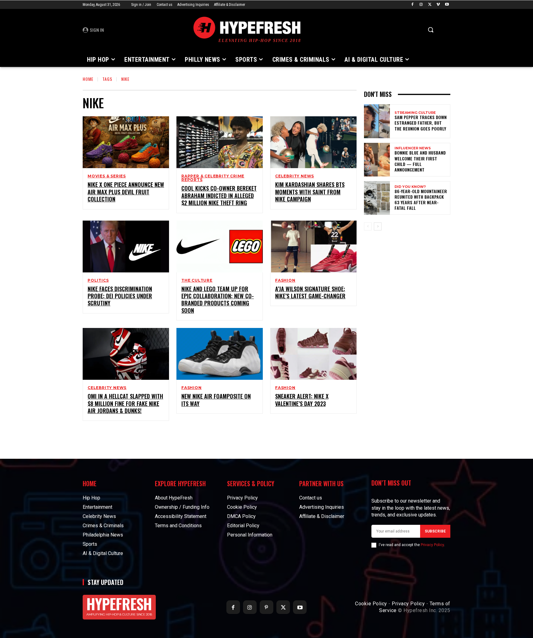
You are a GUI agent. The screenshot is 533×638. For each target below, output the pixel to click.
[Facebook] (412, 4)
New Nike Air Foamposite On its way (216, 399)
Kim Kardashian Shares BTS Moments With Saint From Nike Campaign (310, 191)
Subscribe (435, 531)
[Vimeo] (438, 4)
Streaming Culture (415, 112)
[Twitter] (429, 4)
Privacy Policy (432, 545)
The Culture (197, 280)
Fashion (285, 280)
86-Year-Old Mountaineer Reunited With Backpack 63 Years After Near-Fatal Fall (421, 199)
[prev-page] (368, 226)
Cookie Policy (371, 604)
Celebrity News (294, 176)
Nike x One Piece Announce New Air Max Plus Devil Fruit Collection (126, 191)
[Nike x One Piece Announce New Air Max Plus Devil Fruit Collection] (126, 142)
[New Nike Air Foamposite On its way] (219, 354)
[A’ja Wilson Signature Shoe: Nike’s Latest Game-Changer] (313, 246)
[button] (430, 29)
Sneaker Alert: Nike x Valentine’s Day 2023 (301, 399)
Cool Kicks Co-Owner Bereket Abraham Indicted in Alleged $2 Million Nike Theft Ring (219, 195)
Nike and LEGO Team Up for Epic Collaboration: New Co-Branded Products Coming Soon (217, 299)
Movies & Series (107, 176)
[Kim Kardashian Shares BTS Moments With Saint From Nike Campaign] (313, 142)
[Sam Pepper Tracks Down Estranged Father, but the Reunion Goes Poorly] (377, 121)
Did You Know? (410, 186)
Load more (217, 435)
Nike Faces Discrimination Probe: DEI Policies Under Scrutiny (120, 296)
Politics (98, 280)
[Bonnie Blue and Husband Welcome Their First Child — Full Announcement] (377, 159)
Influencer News (413, 148)
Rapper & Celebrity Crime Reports (212, 178)
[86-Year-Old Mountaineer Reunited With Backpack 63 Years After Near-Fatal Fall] (377, 198)
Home (88, 79)
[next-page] (378, 226)
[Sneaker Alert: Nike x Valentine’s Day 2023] (313, 354)
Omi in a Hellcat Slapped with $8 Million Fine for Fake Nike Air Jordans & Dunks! (125, 403)
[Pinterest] (266, 607)
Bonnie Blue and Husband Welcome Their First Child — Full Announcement (420, 161)
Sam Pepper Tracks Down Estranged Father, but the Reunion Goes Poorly (421, 122)
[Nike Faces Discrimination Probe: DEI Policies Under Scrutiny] (126, 246)
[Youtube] (446, 4)
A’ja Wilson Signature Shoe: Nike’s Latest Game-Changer (310, 292)
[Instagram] (421, 4)
